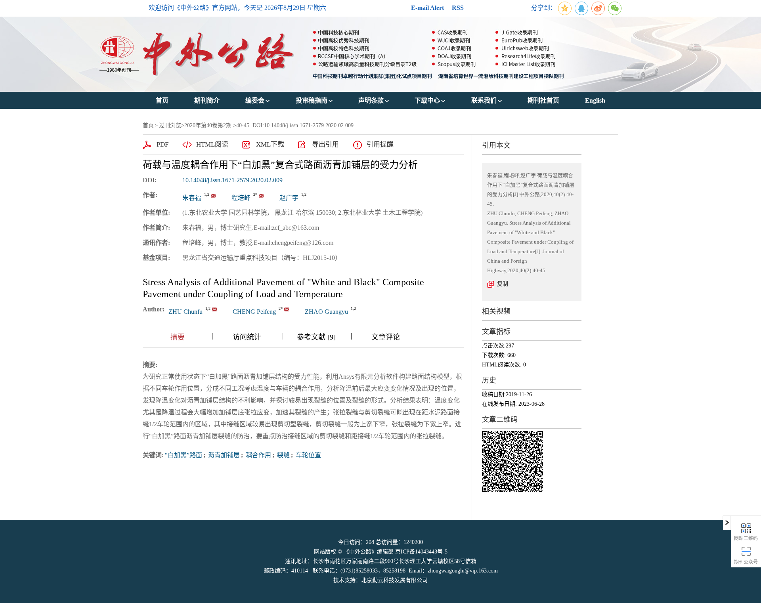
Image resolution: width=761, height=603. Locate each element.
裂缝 (282, 455)
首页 (148, 125)
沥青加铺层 (223, 455)
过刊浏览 (170, 125)
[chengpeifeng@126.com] (261, 196)
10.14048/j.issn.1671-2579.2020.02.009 (232, 180)
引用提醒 (380, 144)
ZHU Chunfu (185, 311)
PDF (162, 144)
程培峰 (240, 198)
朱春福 (191, 198)
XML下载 (270, 144)
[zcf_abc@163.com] (213, 196)
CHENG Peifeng (254, 311)
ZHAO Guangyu (326, 311)
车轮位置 (307, 455)
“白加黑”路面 (183, 455)
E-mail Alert (427, 7)
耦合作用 (257, 455)
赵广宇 (288, 198)
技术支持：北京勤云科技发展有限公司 (380, 580)
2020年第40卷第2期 (207, 125)
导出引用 (325, 144)
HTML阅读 (212, 144)
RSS (458, 7)
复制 (502, 284)
